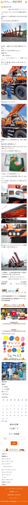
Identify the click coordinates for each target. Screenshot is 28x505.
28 (22, 415)
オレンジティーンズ (7, 461)
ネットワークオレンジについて (14, 488)
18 (10, 412)
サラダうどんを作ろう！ (21, 283)
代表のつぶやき (6, 482)
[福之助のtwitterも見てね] (17, 1)
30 (3, 418)
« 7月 (2, 421)
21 (22, 412)
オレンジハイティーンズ (8, 469)
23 (3, 415)
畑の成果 (4, 382)
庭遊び (3, 384)
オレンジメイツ (6, 464)
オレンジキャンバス (7, 479)
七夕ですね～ (5, 394)
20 (18, 412)
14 (22, 409)
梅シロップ (5, 391)
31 (6, 418)
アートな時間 (5, 389)
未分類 (3, 484)
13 (18, 409)
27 (18, 415)
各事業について (14, 492)
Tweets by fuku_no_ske (8, 334)
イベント (4, 477)
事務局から (5, 456)
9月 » (6, 421)
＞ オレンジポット (7, 466)
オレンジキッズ (23, 9)
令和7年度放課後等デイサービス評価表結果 (13, 296)
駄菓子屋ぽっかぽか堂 (14, 495)
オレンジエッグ (6, 474)
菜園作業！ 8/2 (6, 283)
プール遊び (5, 387)
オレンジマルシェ (14, 498)
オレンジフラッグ (7, 472)
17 (6, 412)
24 (6, 415)
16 (3, 412)
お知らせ (4, 454)
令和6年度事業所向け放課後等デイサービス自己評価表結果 (13, 299)
